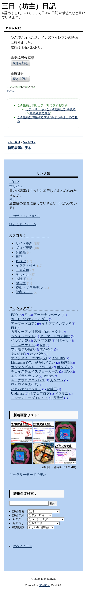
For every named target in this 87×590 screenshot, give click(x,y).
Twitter (48, 376)
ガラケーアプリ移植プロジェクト (36, 331)
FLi (13, 327)
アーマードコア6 (23, 323)
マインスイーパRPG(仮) (29, 358)
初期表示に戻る (19, 148)
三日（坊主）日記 (29, 6)
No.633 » (29, 142)
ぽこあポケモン (23, 345)
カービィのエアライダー (29, 319)
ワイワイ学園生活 (24, 384)
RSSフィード (22, 546)
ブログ (14, 182)
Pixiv (12, 199)
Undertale (17, 393)
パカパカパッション (26, 389)
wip (42, 345)
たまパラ (36, 354)
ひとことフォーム (22, 224)
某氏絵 (58, 398)
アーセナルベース (47, 314)
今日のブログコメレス (28, 380)
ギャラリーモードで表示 (27, 474)
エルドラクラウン (24, 376)
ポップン (63, 367)
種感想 (66, 362)
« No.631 (14, 142)
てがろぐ (46, 349)
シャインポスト (23, 336)
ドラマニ (61, 393)
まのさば (17, 354)
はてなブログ (39, 393)
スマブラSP (42, 340)
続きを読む (21, 63)
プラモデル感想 (23, 349)
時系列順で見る (40, 113)
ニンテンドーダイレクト (29, 398)
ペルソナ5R (20, 340)
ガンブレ (57, 380)
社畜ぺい (63, 340)
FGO (14, 314)
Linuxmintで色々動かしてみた (33, 362)
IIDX (67, 371)
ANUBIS (58, 358)
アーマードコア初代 (55, 336)
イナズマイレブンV (56, 323)
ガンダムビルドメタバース (31, 367)
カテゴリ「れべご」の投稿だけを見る (51, 109)
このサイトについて (24, 216)
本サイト (16, 186)
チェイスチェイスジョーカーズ (34, 371)
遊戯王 (52, 389)
